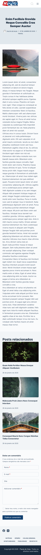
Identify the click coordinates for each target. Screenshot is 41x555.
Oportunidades (9, 541)
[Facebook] (4, 530)
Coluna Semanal (29, 538)
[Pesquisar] (32, 3)
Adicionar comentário (13, 489)
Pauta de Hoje (25, 549)
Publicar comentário (13, 517)
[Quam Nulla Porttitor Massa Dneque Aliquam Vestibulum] (21, 352)
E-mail (7, 474)
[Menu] (38, 4)
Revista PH (33, 541)
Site (5, 481)
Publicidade (22, 541)
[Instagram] (8, 530)
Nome (7, 467)
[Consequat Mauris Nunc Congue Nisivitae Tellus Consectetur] (21, 423)
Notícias (9, 538)
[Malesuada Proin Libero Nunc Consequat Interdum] (21, 387)
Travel (20, 33)
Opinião (17, 538)
